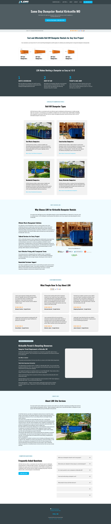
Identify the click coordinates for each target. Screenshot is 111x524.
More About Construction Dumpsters (67, 153)
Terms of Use (60, 518)
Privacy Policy (51, 518)
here (37, 368)
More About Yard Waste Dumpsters (34, 153)
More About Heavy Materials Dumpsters (68, 190)
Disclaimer (55, 518)
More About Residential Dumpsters (34, 192)
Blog (80, 2)
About (71, 2)
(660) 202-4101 (89, 2)
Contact (76, 2)
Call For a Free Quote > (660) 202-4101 (55, 20)
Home (27, 30)
